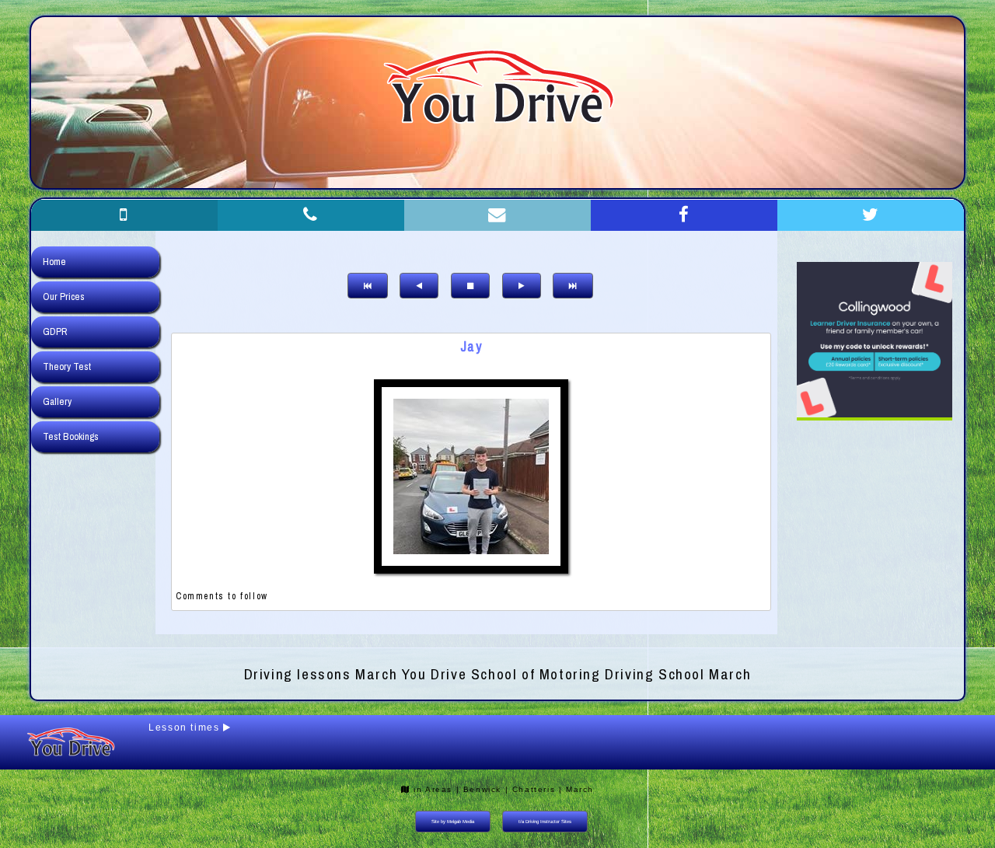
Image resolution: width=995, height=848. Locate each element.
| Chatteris (530, 789)
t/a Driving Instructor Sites (544, 821)
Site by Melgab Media (452, 821)
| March (576, 789)
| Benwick (478, 789)
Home (54, 261)
